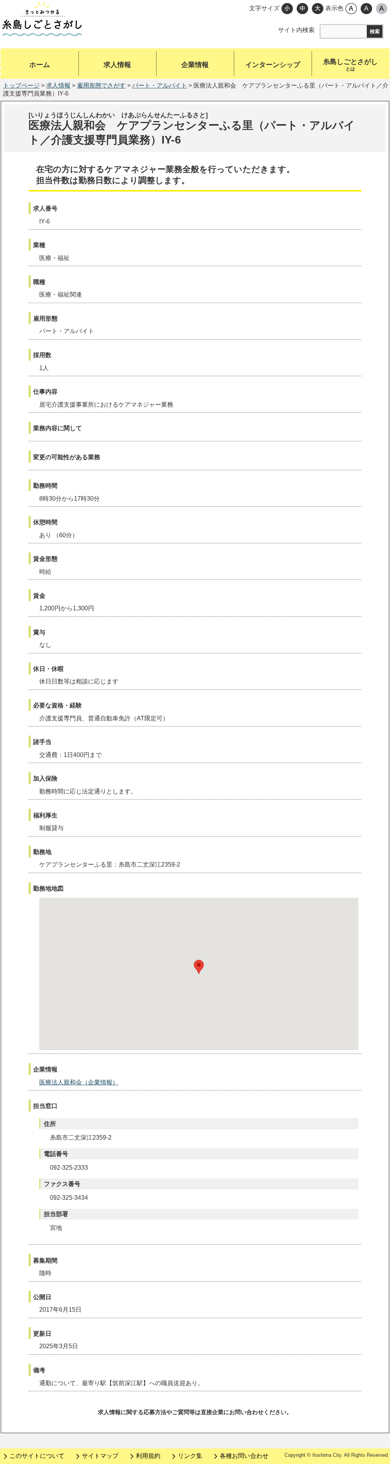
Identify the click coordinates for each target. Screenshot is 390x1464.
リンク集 (190, 1456)
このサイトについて (37, 1456)
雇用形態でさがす (101, 85)
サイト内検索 (296, 30)
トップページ (21, 85)
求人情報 (58, 85)
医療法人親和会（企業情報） (78, 1082)
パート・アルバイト (159, 85)
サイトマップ (100, 1456)
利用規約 (148, 1456)
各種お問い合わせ (244, 1456)
